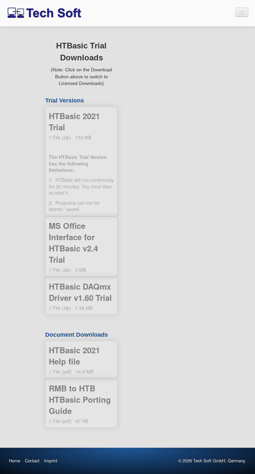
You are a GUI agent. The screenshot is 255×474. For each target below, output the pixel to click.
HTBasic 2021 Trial (81, 161)
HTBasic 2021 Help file (81, 359)
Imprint (50, 461)
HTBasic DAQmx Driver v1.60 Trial (81, 296)
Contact (32, 461)
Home (14, 461)
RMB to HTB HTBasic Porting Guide (81, 403)
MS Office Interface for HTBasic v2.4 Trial (81, 247)
